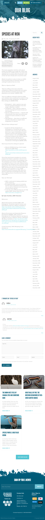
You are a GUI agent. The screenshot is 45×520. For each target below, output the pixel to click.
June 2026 (35, 83)
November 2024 (36, 114)
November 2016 (36, 263)
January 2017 (36, 258)
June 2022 (35, 170)
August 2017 (35, 242)
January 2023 (36, 159)
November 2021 (36, 184)
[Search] (41, 32)
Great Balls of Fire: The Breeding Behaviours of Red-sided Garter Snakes (37, 50)
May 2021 (35, 197)
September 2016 (36, 267)
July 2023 (35, 148)
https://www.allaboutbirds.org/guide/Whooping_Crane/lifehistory (18, 229)
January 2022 (36, 179)
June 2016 (35, 274)
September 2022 (37, 166)
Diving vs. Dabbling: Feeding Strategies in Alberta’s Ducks (37, 65)
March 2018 (35, 227)
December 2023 (36, 139)
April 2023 (35, 155)
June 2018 (35, 220)
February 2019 (36, 218)
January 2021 (36, 206)
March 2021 (35, 202)
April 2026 (35, 87)
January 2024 (36, 137)
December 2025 (36, 94)
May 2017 (35, 249)
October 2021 (36, 186)
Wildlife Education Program (7, 65)
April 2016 (35, 278)
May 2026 (35, 85)
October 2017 (36, 238)
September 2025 (37, 101)
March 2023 (35, 157)
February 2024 (36, 134)
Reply (42, 315)
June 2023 (35, 150)
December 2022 (36, 161)
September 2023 (37, 143)
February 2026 (36, 89)
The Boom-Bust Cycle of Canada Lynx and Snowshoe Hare (37, 43)
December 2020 (36, 209)
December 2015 (36, 287)
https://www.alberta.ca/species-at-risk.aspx (21, 325)
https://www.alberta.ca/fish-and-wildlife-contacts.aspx (33, 328)
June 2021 (35, 195)
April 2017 (35, 251)
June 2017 (35, 247)
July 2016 (35, 272)
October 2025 (36, 98)
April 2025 (35, 107)
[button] (15, 2)
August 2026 (36, 78)
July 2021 (35, 193)
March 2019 (35, 215)
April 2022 (35, 173)
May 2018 (35, 222)
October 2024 (36, 116)
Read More (5, 410)
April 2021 (35, 200)
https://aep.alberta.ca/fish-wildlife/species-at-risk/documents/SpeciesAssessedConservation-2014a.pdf (17, 152)
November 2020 (36, 211)
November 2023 (36, 141)
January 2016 (36, 285)
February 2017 (36, 256)
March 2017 (35, 254)
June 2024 (35, 125)
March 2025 (35, 110)
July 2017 (35, 245)
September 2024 (37, 119)
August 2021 (35, 191)
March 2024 (35, 132)
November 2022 (36, 164)
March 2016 (35, 281)
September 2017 (36, 240)
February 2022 (36, 177)
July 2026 (35, 80)
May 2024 (35, 128)
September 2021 (36, 188)
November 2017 (36, 236)
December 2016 (36, 260)
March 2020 (35, 213)
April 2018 (35, 224)
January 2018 (36, 231)
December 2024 (36, 112)
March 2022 (35, 175)
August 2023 (36, 146)
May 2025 (35, 105)
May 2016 (35, 276)
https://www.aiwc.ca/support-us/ (13, 192)
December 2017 (36, 233)
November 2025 (36, 96)
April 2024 (35, 130)
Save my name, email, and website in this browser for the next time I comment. (17, 361)
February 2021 (36, 204)
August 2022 (36, 168)
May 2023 (35, 152)
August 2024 (36, 121)
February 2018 (36, 229)
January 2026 (36, 92)
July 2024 (35, 123)
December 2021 (36, 182)
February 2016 (36, 283)
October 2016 (36, 265)
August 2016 (35, 269)
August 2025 (36, 103)
